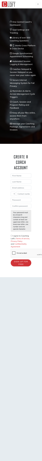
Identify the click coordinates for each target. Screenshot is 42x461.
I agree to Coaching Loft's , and (20, 241)
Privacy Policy (16, 241)
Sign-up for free (21, 262)
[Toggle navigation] (38, 4)
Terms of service (22, 238)
